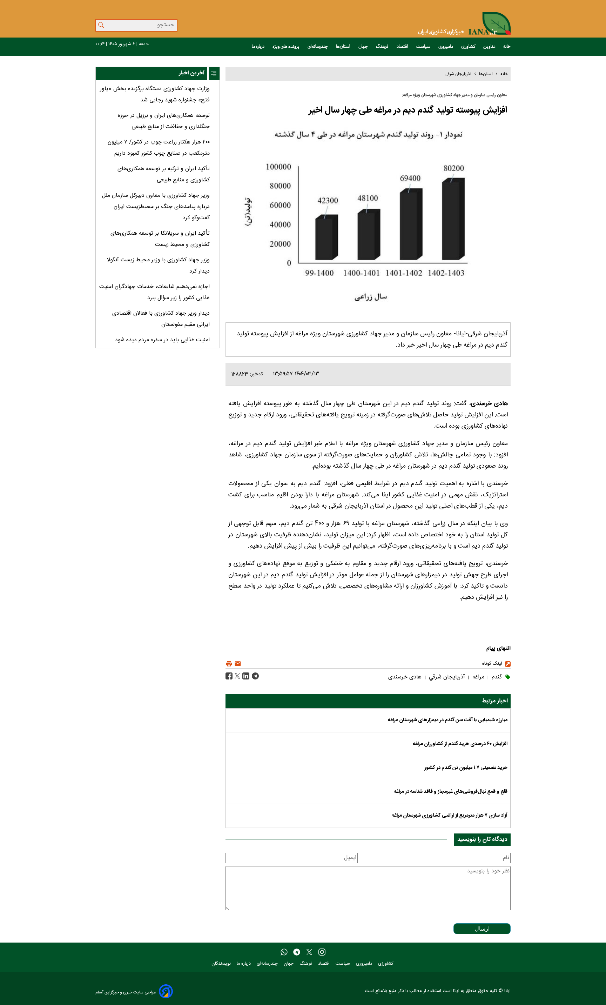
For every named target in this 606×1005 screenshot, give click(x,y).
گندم (496, 677)
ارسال (482, 929)
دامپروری (446, 46)
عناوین (489, 46)
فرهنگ (382, 46)
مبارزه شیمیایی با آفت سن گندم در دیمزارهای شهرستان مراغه (447, 720)
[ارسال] (237, 664)
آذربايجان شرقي (446, 677)
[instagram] (321, 952)
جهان (363, 46)
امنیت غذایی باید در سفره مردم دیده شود (162, 340)
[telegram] (296, 952)
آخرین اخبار (191, 73)
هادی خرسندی (405, 677)
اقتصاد (403, 46)
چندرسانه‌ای (318, 46)
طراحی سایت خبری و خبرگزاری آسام (125, 992)
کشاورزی (468, 46)
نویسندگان (221, 963)
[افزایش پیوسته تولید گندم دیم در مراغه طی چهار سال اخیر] (254, 676)
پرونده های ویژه (286, 46)
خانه (507, 46)
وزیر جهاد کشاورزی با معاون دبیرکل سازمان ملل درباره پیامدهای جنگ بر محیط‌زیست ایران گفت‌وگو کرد (156, 207)
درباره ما (258, 46)
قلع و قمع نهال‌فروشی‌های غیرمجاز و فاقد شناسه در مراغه (450, 792)
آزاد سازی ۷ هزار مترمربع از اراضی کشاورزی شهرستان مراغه (449, 815)
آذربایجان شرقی (457, 74)
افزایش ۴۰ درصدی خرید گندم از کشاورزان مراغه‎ (460, 744)
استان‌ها (343, 46)
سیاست (423, 46)
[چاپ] (229, 664)
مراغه (477, 677)
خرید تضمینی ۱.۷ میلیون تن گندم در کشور (465, 768)
